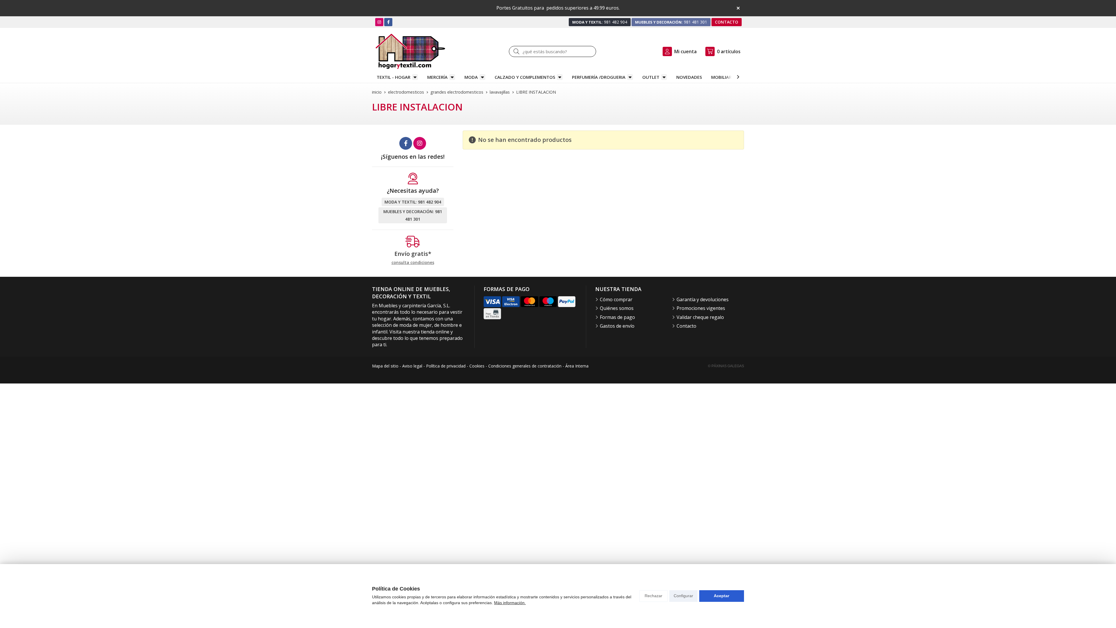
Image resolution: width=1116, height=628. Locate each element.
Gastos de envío (617, 326)
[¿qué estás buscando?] (552, 51)
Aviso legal (412, 366)
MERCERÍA (437, 77)
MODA (471, 77)
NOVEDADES (689, 77)
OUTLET (650, 77)
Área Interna (577, 366)
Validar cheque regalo (700, 317)
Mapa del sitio (385, 366)
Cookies (476, 366)
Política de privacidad (446, 366)
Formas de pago (617, 317)
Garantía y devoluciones (703, 299)
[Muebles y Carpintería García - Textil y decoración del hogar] (410, 51)
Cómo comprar (616, 299)
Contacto (686, 326)
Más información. (510, 602)
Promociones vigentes (701, 308)
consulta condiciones (412, 262)
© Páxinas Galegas (726, 366)
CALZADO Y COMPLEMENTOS (525, 77)
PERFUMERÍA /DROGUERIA (598, 77)
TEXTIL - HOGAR (393, 77)
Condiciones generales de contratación (524, 366)
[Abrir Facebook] (388, 22)
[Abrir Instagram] (379, 22)
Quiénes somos (617, 308)
